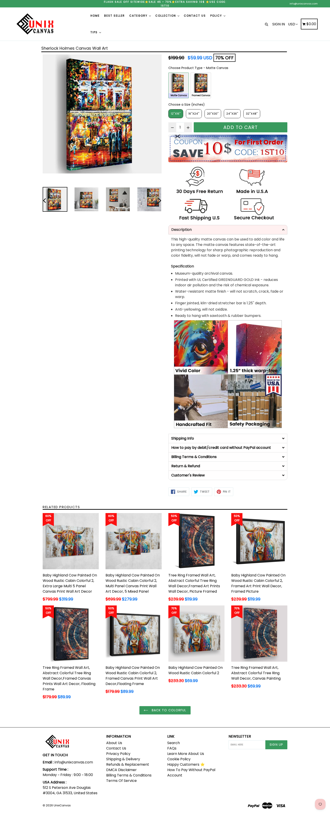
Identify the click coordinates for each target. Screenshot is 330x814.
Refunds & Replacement (127, 764)
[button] (227, 229)
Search (173, 742)
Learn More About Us (185, 753)
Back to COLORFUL (168, 710)
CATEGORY (139, 16)
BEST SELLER (114, 16)
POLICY (216, 16)
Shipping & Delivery (123, 759)
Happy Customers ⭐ (186, 764)
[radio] (178, 85)
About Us (114, 742)
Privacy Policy (118, 753)
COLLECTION (166, 16)
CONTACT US (195, 16)
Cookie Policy (179, 759)
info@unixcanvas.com (304, 3)
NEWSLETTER (240, 736)
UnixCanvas (62, 805)
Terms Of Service (121, 780)
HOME (95, 16)
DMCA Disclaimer (121, 769)
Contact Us (116, 748)
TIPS (94, 32)
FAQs (171, 748)
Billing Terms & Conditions (129, 775)
